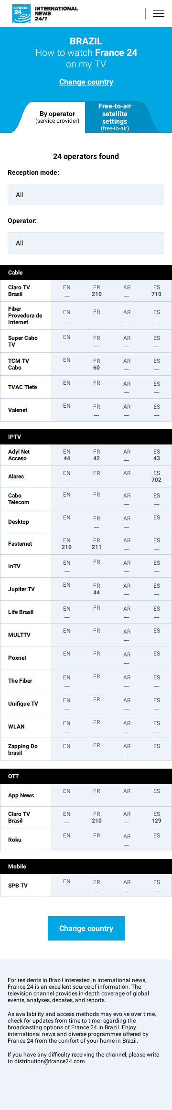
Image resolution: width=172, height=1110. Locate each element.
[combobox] (86, 194)
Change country (86, 81)
